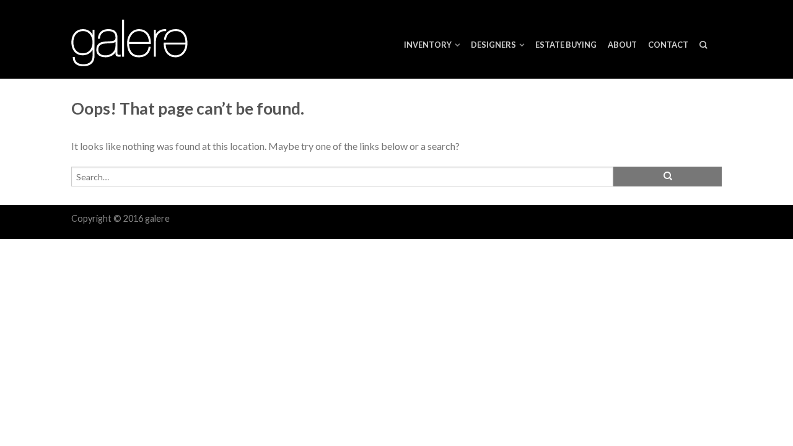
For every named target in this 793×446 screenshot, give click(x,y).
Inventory (428, 45)
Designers (493, 45)
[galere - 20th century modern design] (136, 39)
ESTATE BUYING (566, 45)
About (622, 45)
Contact (668, 45)
